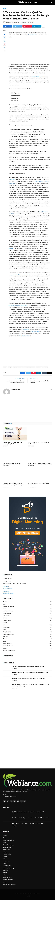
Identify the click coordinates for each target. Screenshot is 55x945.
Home (28, 896)
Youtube (5, 648)
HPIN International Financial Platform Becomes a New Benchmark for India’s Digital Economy (30, 685)
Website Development (8, 645)
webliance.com (10, 22)
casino (4, 608)
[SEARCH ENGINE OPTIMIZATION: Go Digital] (40, 455)
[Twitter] (4, 37)
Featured (5, 618)
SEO (4, 8)
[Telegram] (4, 47)
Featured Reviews (7, 620)
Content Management (8, 611)
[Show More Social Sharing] (43, 26)
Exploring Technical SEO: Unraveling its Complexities (38, 484)
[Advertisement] (31, 51)
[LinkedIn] (4, 41)
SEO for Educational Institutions (11, 463)
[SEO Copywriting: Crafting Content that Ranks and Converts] (40, 433)
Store (41, 367)
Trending (5, 638)
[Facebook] (4, 34)
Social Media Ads (7, 632)
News (21, 367)
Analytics (5, 601)
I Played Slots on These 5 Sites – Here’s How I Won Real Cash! (28, 678)
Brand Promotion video (8, 606)
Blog (4, 604)
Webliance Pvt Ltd (7, 643)
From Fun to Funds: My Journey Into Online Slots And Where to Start (30, 672)
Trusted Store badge (37, 76)
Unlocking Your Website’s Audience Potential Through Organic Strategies (13, 484)
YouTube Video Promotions (9, 650)
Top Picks (5, 636)
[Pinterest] (4, 44)
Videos (4, 641)
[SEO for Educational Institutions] (15, 455)
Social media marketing (8, 634)
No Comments (24, 22)
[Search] (51, 2)
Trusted (45, 367)
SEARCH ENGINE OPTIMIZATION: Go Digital (39, 463)
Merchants (16, 367)
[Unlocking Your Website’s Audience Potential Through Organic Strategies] (15, 475)
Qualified (26, 367)
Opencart (5, 622)
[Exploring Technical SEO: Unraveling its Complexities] (40, 475)
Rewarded (32, 367)
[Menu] (4, 2)
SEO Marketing (6, 627)
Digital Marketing (7, 613)
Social (4, 629)
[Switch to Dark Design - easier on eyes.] (49, 2)
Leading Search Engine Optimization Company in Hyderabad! (12, 443)
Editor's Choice (6, 615)
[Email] (4, 50)
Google (10, 367)
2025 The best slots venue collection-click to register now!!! (28, 666)
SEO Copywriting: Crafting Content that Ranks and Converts (38, 443)
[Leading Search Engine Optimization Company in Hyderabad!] (15, 433)
